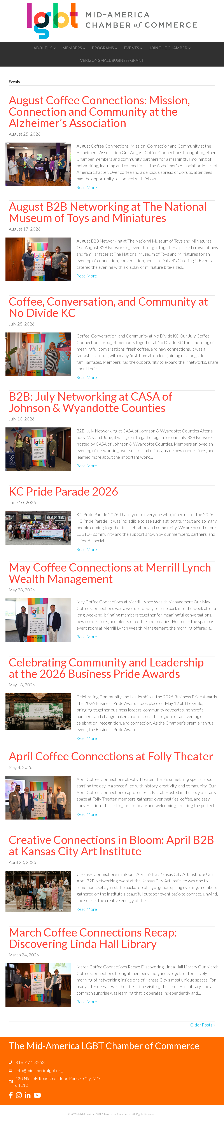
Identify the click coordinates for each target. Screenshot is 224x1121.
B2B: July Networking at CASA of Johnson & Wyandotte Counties (90, 401)
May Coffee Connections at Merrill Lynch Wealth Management (110, 572)
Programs (103, 47)
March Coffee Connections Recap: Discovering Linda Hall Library (93, 937)
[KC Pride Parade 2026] (38, 527)
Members (72, 47)
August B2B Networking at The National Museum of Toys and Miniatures (108, 212)
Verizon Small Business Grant (112, 60)
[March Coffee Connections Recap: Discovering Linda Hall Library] (38, 984)
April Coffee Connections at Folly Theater (111, 756)
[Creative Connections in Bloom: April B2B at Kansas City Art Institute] (38, 891)
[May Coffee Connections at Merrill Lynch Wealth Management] (38, 619)
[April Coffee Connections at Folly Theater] (38, 797)
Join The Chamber (168, 47)
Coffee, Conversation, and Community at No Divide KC (108, 306)
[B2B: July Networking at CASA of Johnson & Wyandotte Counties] (38, 448)
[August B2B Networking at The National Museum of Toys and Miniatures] (38, 258)
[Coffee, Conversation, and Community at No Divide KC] (38, 353)
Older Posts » (202, 1024)
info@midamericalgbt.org (39, 1070)
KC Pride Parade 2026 (63, 491)
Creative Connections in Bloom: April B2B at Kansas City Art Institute (111, 845)
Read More (87, 187)
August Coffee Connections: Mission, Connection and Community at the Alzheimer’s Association (99, 111)
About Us (42, 47)
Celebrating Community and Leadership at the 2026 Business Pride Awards (106, 667)
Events (131, 47)
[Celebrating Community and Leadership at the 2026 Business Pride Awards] (38, 711)
